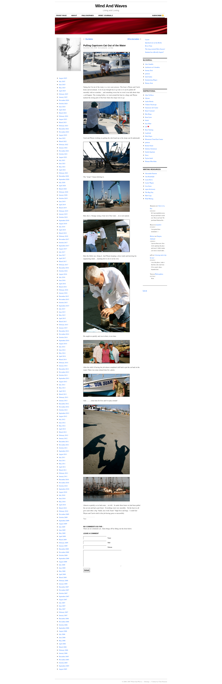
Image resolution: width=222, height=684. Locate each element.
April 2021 (62, 170)
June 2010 (62, 498)
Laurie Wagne (149, 183)
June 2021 (62, 163)
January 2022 (63, 148)
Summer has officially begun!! (154, 52)
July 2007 (62, 603)
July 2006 (62, 634)
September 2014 (64, 340)
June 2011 (62, 460)
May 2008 (62, 571)
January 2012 (63, 438)
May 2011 (62, 464)
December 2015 (64, 296)
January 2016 (63, 293)
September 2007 (64, 596)
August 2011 (63, 454)
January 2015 (63, 328)
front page (61, 15)
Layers (147, 39)
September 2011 (64, 451)
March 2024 (63, 113)
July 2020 (62, 182)
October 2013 (63, 375)
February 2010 (63, 511)
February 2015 (63, 325)
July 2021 (62, 160)
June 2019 (62, 201)
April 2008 (62, 574)
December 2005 (64, 656)
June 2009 (62, 530)
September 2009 (64, 521)
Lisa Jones (148, 186)
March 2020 (63, 189)
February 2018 (63, 236)
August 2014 (63, 344)
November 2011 (64, 445)
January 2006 (63, 653)
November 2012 (64, 407)
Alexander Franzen (151, 173)
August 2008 (63, 562)
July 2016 (62, 277)
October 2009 (63, 517)
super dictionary (150, 189)
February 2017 (63, 265)
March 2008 (63, 577)
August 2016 (63, 274)
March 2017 (63, 261)
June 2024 (62, 107)
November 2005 (64, 660)
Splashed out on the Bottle (153, 43)
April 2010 (62, 505)
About (74, 15)
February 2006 (63, 650)
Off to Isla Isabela (133, 39)
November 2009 (64, 514)
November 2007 (64, 590)
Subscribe (157, 15)
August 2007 (63, 599)
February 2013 (63, 397)
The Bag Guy (149, 192)
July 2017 (62, 252)
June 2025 (62, 84)
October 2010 (63, 486)
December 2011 (64, 441)
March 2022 (63, 141)
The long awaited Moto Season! (155, 49)
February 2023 (63, 126)
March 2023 (63, 122)
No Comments (102, 48)
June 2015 (62, 312)
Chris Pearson (163, 682)
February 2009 (63, 543)
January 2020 (63, 195)
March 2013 (63, 394)
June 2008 (62, 568)
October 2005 (63, 663)
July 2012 (62, 419)
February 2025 (63, 94)
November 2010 (64, 483)
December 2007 (64, 587)
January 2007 (63, 615)
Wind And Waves (111, 5)
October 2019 (63, 198)
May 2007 (62, 609)
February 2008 (63, 580)
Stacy (147, 155)
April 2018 (62, 230)
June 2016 (62, 280)
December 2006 (64, 618)
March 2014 (63, 359)
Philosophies (88, 15)
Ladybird (148, 133)
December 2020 (64, 176)
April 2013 (62, 391)
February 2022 (63, 144)
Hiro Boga (148, 114)
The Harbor (89, 39)
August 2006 (63, 631)
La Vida (110, 48)
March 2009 (63, 539)
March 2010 (63, 508)
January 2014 (63, 366)
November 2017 (64, 239)
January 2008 (63, 584)
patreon (147, 74)
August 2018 (63, 223)
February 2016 (63, 290)
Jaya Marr (148, 123)
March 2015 (63, 321)
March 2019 (63, 208)
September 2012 (64, 413)
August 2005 (63, 669)
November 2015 (64, 299)
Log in (145, 291)
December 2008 (64, 549)
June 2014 (62, 350)
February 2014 (63, 363)
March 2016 (63, 287)
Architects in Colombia (152, 67)
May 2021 (62, 167)
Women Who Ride (151, 161)
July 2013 (62, 385)
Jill (146, 127)
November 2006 (64, 622)
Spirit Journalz (105, 15)
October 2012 (63, 410)
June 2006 (62, 637)
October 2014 (63, 337)
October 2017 (63, 242)
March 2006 (63, 647)
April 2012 (62, 429)
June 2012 (62, 423)
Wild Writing (149, 199)
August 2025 (63, 78)
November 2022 (64, 132)
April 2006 (62, 644)
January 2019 (63, 214)
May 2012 (62, 426)
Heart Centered (149, 111)
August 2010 (63, 492)
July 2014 (62, 347)
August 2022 (63, 135)
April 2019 (62, 204)
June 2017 (62, 255)
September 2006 (64, 628)
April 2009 (62, 536)
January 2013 (63, 400)
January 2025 (63, 97)
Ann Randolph (149, 176)
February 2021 (63, 173)
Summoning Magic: (151, 80)
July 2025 (62, 81)
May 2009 (62, 533)
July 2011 (62, 457)
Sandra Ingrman (150, 152)
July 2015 (62, 309)
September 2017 (64, 246)
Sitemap (146, 682)
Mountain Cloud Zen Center (154, 139)
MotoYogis (148, 136)
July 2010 (62, 495)
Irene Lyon (148, 117)
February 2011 (63, 473)
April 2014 (62, 356)
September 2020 (64, 179)
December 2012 (64, 404)
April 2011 (62, 467)
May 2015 (62, 315)
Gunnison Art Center (151, 108)
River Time (148, 46)
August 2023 (63, 119)
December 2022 (64, 129)
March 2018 (63, 233)
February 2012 (63, 435)
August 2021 (63, 157)
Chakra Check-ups (151, 104)
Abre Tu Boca (149, 95)
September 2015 (64, 306)
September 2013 (64, 378)
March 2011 (63, 470)
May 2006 (62, 641)
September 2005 (64, 666)
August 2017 (63, 249)
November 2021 (64, 151)
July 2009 (62, 527)
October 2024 (63, 103)
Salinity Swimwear (151, 149)
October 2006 (63, 625)
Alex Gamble (149, 64)
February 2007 (63, 612)
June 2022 (62, 138)
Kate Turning (149, 130)
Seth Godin (148, 77)
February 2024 (63, 116)
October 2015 (63, 302)
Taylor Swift (149, 158)
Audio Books (149, 101)
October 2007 (63, 593)
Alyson (147, 98)
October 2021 (63, 154)
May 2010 (62, 502)
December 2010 (64, 479)
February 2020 (63, 192)
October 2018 (63, 217)
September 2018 (64, 220)
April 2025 (62, 91)
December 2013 (64, 369)
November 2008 (64, 552)
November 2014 (64, 334)
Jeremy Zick (149, 70)
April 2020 (62, 186)
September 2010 (64, 489)
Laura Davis (149, 180)
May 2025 (62, 88)
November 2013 (64, 372)
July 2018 (62, 227)
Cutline (153, 682)
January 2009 (63, 546)
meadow (158, 225)
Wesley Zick (149, 83)
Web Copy (148, 195)
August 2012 (63, 416)
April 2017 (62, 258)
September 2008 (64, 558)
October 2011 (63, 448)
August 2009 (63, 524)
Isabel (147, 120)
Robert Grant (149, 146)
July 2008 (62, 565)
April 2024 (62, 110)
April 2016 (62, 284)
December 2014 (64, 331)
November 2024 (64, 100)
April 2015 (62, 318)
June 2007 (62, 606)
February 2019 (63, 211)
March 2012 (63, 432)
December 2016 (64, 268)
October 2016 (63, 271)
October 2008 (63, 555)
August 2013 (63, 381)
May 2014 (62, 353)
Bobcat (152, 236)
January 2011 (63, 476)
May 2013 (62, 388)
